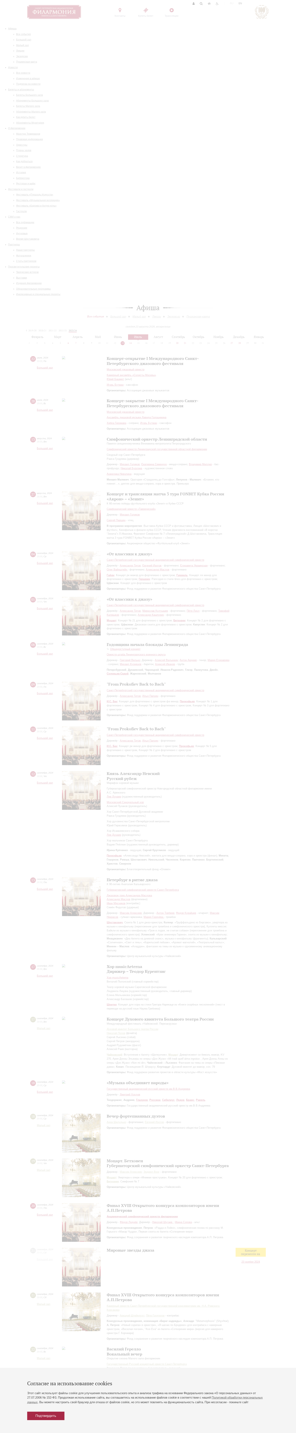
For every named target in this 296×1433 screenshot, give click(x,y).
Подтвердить (45, 1416)
